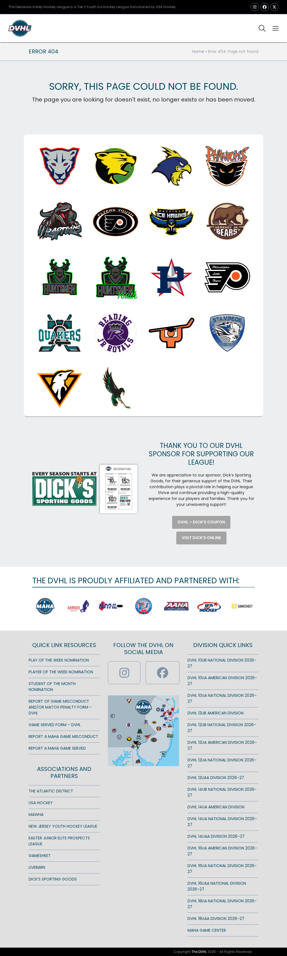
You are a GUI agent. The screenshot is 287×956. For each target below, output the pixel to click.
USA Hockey (41, 803)
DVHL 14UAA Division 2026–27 (216, 836)
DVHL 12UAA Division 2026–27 (216, 777)
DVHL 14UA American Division (216, 807)
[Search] (262, 28)
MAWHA (36, 814)
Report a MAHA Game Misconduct (63, 736)
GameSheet (40, 855)
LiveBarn (37, 867)
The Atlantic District (51, 791)
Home (198, 51)
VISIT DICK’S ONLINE (201, 537)
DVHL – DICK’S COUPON (201, 522)
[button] (275, 28)
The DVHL (199, 951)
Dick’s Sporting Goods (53, 879)
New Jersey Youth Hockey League (63, 826)
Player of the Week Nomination (61, 672)
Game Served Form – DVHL (55, 725)
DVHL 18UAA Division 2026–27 (216, 918)
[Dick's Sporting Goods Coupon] (85, 488)
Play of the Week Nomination (59, 660)
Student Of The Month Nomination (52, 686)
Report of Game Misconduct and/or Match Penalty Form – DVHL (60, 707)
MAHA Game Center (207, 930)
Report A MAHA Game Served (57, 748)
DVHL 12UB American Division (216, 713)
